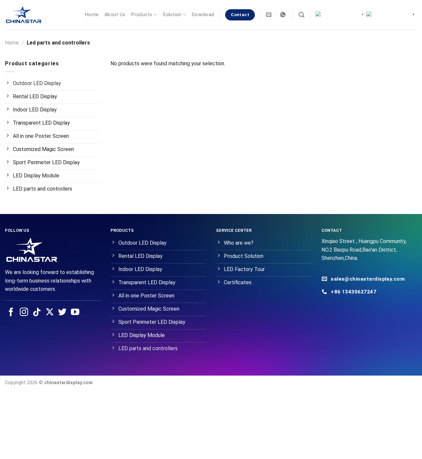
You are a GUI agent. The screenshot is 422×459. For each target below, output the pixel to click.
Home (92, 14)
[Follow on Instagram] (24, 312)
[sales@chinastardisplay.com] (269, 14)
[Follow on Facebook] (11, 312)
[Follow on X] (49, 312)
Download (203, 14)
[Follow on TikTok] (37, 312)
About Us (115, 14)
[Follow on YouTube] (75, 312)
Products (141, 14)
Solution (172, 14)
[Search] (301, 15)
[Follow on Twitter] (62, 312)
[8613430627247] (283, 14)
